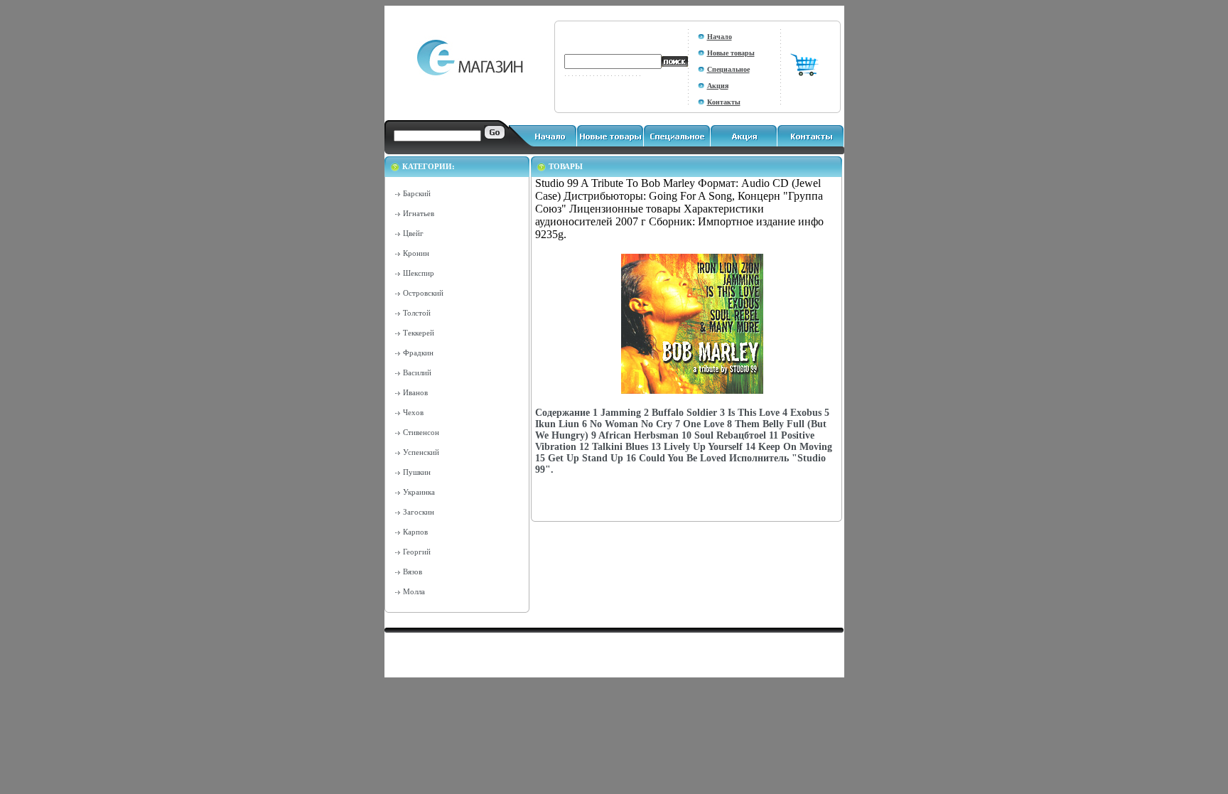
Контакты (723, 102)
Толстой (417, 313)
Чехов (413, 412)
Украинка (419, 492)
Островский (423, 293)
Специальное (728, 69)
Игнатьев (418, 213)
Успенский (421, 452)
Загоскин (418, 512)
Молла (414, 591)
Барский (417, 193)
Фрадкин (418, 352)
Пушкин (417, 472)
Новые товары (731, 53)
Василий (417, 372)
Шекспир (418, 273)
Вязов (412, 571)
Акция (717, 86)
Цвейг (413, 233)
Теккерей (418, 332)
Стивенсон (421, 432)
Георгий (417, 551)
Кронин (416, 253)
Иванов (415, 392)
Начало (719, 37)
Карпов (415, 531)
